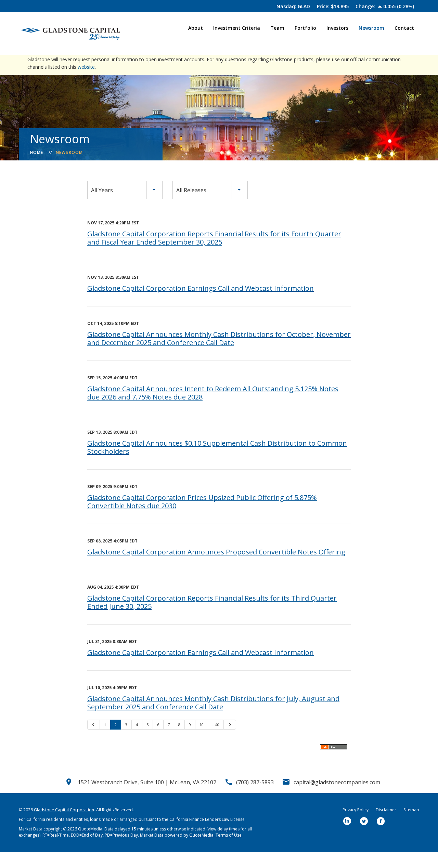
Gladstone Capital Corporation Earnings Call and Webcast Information (200, 288)
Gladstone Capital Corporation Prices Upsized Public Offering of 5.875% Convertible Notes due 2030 (202, 501)
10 (201, 724)
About (195, 28)
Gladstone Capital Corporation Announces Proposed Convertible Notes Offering (216, 551)
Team (277, 28)
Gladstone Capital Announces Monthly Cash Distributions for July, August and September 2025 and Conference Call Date (213, 702)
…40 (215, 724)
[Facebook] (381, 821)
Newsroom (371, 28)
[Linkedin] (347, 821)
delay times (228, 829)
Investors (337, 28)
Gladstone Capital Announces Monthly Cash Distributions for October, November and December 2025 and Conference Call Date (219, 338)
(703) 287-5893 (255, 782)
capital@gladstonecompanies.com (337, 782)
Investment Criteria (236, 28)
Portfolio (305, 28)
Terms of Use (229, 835)
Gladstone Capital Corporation (64, 810)
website (86, 67)
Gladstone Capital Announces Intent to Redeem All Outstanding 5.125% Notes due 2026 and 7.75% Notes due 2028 (212, 393)
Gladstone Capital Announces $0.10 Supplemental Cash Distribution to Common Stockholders (217, 447)
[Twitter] (364, 821)
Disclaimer (386, 810)
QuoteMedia (90, 829)
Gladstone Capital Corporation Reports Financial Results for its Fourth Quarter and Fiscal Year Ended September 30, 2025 (214, 238)
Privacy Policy (356, 810)
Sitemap (411, 810)
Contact (404, 28)
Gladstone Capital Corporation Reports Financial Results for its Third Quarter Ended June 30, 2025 (212, 602)
